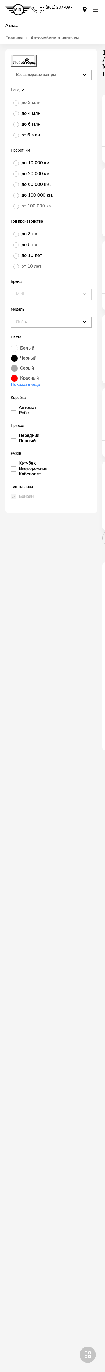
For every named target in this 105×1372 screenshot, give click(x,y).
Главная (14, 38)
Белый (27, 348)
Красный (29, 378)
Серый (27, 368)
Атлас (11, 26)
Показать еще (25, 385)
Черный (28, 358)
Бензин (26, 496)
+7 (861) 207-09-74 (56, 9)
